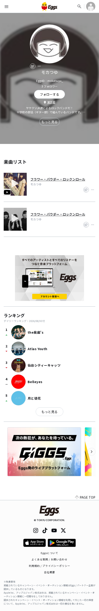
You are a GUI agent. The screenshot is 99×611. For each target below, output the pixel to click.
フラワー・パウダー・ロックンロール (57, 179)
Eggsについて (49, 553)
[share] (32, 66)
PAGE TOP (87, 497)
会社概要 (49, 572)
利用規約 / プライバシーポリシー (49, 566)
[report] (39, 66)
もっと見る (49, 121)
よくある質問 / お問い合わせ (50, 559)
